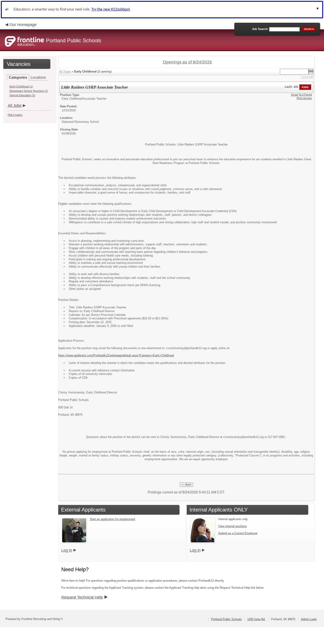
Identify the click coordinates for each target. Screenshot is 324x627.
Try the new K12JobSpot (110, 9)
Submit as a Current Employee (237, 533)
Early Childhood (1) (21, 86)
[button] (318, 9)
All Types (65, 71)
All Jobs (15, 105)
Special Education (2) (22, 95)
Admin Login (309, 619)
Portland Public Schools (226, 619)
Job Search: (260, 29)
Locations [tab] (38, 77)
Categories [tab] (18, 77)
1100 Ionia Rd (256, 619)
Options (306, 77)
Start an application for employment (112, 519)
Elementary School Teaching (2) (28, 91)
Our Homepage (23, 24)
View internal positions (232, 526)
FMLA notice (15, 115)
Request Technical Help (82, 597)
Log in (66, 550)
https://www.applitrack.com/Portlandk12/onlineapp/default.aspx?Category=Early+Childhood (116, 355)
